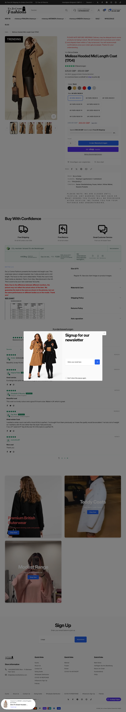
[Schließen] (104, 333)
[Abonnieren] (97, 361)
